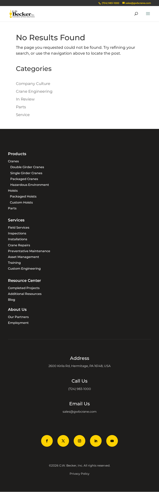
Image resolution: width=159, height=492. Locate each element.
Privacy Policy (79, 473)
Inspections (17, 233)
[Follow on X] (63, 441)
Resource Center (24, 280)
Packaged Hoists (23, 196)
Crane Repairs (19, 245)
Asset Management (23, 257)
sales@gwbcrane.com (80, 411)
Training (14, 263)
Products (17, 153)
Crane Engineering (34, 91)
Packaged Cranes (24, 179)
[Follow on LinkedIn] (96, 441)
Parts (21, 107)
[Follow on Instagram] (79, 441)
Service (23, 114)
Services (16, 220)
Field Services (18, 227)
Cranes (13, 161)
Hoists (13, 190)
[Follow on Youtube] (112, 441)
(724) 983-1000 (79, 389)
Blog (11, 299)
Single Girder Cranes (26, 173)
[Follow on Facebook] (47, 441)
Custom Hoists (21, 202)
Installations (17, 239)
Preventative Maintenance (29, 251)
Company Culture (33, 83)
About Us (17, 309)
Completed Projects (24, 288)
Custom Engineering (24, 268)
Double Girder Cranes (27, 167)
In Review (25, 99)
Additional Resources (24, 294)
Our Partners (18, 317)
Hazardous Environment (29, 185)
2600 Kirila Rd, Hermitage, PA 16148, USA (79, 366)
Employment (18, 323)
